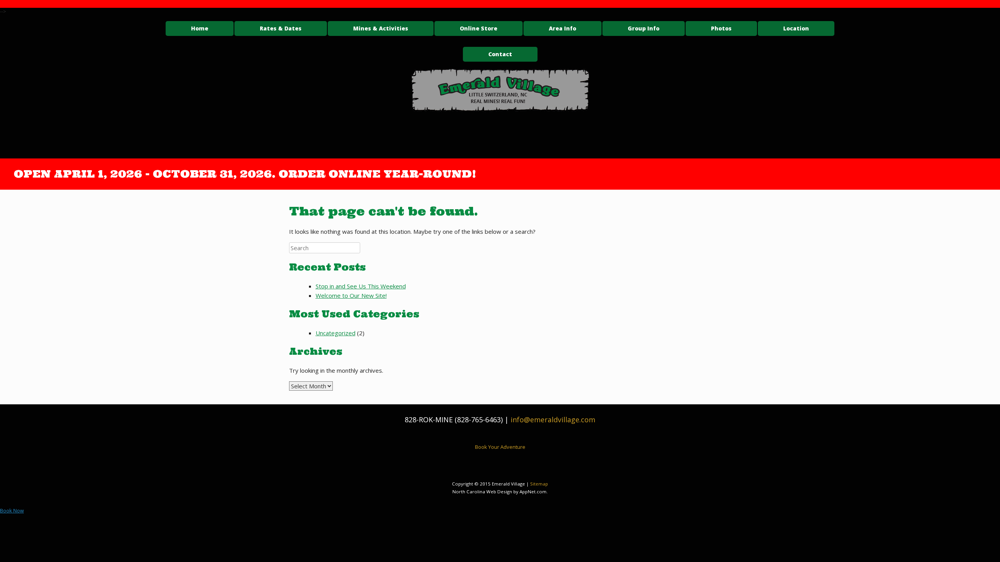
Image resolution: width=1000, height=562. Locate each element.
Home (199, 28)
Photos (721, 28)
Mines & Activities (380, 28)
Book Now (12, 510)
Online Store (478, 28)
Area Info (562, 28)
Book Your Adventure (500, 446)
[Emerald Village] (500, 90)
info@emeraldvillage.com (553, 419)
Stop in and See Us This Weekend (361, 286)
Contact (500, 54)
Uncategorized (335, 333)
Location (796, 28)
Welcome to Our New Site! (351, 295)
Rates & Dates (281, 28)
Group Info (643, 28)
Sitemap (539, 484)
